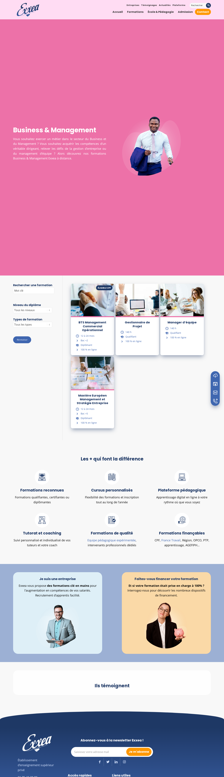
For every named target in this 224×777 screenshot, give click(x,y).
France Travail (171, 540)
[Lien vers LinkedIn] (116, 762)
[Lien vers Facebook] (100, 762)
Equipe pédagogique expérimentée (111, 540)
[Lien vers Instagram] (124, 762)
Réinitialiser (22, 339)
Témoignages (149, 5)
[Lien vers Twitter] (108, 762)
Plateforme (179, 5)
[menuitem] (117, 12)
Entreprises (133, 5)
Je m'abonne (139, 752)
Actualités (165, 5)
